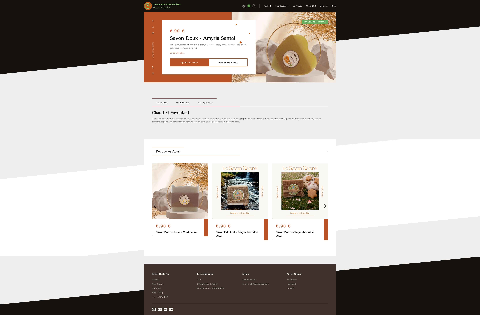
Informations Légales (207, 284)
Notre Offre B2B (160, 297)
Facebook (291, 284)
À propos (297, 6)
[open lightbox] (284, 47)
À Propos (156, 288)
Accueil (267, 6)
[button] (252, 6)
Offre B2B (311, 6)
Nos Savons (158, 284)
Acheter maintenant (228, 62)
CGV (199, 279)
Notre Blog (157, 293)
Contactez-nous (249, 279)
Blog (334, 6)
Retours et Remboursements (255, 284)
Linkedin (291, 288)
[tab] (162, 102)
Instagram (292, 279)
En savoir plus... (177, 53)
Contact (324, 6)
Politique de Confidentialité (210, 288)
